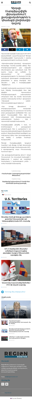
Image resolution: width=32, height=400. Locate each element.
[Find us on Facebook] (2, 384)
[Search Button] (30, 2)
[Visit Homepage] (16, 2)
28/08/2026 (4, 223)
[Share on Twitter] (12, 49)
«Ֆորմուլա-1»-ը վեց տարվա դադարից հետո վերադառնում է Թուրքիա (19, 337)
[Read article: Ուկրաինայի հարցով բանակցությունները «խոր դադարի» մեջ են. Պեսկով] (4, 322)
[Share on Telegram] (27, 49)
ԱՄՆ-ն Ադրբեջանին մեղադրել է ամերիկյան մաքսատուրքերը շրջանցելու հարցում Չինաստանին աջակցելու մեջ (16, 252)
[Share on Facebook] (4, 49)
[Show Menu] (2, 2)
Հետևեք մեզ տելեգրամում (15, 292)
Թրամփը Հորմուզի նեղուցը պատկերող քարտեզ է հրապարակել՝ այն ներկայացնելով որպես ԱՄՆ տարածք (16, 219)
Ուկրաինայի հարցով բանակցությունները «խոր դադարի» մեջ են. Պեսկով (20, 322)
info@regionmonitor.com (11, 376)
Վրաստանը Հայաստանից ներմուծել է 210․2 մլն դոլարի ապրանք (16, 284)
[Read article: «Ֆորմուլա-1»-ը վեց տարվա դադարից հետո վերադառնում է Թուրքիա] (4, 338)
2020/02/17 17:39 (5, 26)
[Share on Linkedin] (19, 49)
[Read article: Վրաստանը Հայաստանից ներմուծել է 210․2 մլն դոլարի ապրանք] (16, 270)
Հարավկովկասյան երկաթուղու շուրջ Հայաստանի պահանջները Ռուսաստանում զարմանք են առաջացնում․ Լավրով (16, 311)
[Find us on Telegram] (6, 384)
